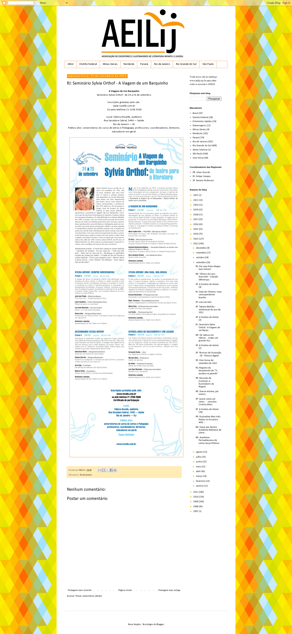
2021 (196, 200)
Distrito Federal (88, 64)
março (199, 476)
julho (199, 457)
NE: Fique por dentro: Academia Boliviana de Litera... (208, 430)
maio (198, 467)
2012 (196, 243)
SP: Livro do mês (204, 302)
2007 (196, 511)
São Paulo (208, 64)
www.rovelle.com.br (124, 106)
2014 (196, 234)
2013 (196, 239)
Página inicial (125, 590)
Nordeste (129, 64)
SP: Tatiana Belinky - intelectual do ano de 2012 (208, 310)
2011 (196, 492)
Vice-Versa (198, 158)
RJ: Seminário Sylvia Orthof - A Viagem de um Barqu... (208, 327)
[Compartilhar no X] (107, 470)
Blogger (160, 624)
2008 (196, 506)
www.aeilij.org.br (198, 80)
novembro (201, 253)
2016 (196, 224)
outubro (200, 257)
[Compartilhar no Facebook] (111, 470)
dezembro (201, 248)
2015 (196, 229)
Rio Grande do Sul (186, 64)
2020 (196, 205)
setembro (201, 262)
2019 (196, 210)
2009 (196, 501)
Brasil (195, 113)
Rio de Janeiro (162, 64)
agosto (199, 452)
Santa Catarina (200, 150)
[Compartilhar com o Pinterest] (115, 470)
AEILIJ (70, 64)
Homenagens (199, 125)
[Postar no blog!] (104, 470)
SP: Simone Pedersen (203, 180)
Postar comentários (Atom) (88, 596)
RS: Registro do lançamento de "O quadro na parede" (207, 371)
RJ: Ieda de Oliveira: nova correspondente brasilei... (208, 295)
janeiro (200, 486)
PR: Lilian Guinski (201, 172)
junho (199, 462)
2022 (196, 195)
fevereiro (201, 481)
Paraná (144, 64)
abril (198, 471)
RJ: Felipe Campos (202, 176)
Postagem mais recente (80, 590)
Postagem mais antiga (169, 590)
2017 (196, 219)
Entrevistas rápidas (202, 121)
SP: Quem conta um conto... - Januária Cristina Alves (206, 402)
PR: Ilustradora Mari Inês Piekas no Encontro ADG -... (208, 420)
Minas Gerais (110, 64)
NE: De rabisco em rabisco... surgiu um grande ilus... (207, 338)
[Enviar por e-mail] (100, 470)
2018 (196, 215)
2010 (196, 497)
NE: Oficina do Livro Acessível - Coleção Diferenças (207, 277)
